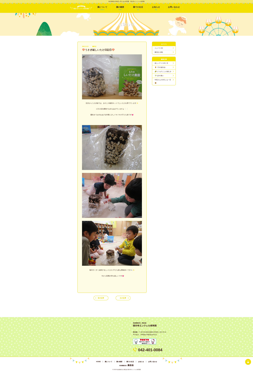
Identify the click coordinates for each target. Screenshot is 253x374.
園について (108, 361)
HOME (98, 361)
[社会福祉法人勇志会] (81, 7)
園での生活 (130, 361)
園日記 (94, 46)
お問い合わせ (152, 361)
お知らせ (141, 361)
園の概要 (119, 361)
